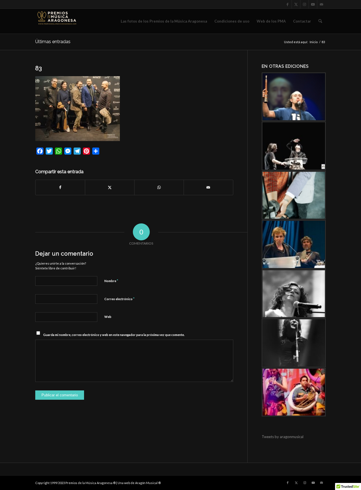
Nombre (111, 280)
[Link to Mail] (321, 4)
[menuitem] (164, 21)
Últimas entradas (53, 41)
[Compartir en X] (109, 187)
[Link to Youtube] (313, 4)
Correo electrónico (119, 298)
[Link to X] (296, 4)
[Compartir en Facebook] (60, 187)
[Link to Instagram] (304, 4)
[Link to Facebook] (287, 4)
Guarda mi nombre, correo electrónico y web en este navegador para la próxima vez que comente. (113, 335)
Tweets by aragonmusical (282, 436)
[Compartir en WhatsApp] (159, 187)
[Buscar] (320, 21)
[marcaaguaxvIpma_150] (56, 21)
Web (107, 316)
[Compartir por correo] (208, 187)
